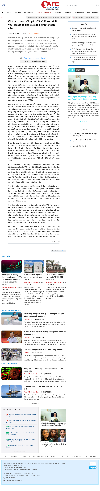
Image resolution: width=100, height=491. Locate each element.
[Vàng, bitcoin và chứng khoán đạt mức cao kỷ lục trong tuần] (11, 373)
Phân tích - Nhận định (44, 12)
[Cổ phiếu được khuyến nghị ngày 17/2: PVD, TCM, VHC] (11, 391)
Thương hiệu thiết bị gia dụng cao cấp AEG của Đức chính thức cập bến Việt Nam (84, 36)
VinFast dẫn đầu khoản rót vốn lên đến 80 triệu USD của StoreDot (20, 433)
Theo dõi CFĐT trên (32, 33)
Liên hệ (93, 464)
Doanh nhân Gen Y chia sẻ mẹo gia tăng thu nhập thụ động (53, 445)
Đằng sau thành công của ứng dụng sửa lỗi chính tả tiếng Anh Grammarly (21, 415)
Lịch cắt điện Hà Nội (79, 146)
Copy (63, 251)
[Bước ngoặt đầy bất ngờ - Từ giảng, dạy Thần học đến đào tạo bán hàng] (53, 416)
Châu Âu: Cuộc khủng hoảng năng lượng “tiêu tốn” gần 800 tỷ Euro (42, 17)
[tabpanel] (83, 97)
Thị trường (67, 12)
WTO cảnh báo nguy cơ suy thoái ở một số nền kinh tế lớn (33, 277)
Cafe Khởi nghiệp (93, 12)
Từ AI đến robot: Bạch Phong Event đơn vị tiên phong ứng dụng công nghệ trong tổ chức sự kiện (84, 51)
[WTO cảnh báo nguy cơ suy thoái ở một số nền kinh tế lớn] (34, 266)
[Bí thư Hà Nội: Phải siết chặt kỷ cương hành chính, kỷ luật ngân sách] (11, 337)
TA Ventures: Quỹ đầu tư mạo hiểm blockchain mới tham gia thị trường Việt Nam (20, 440)
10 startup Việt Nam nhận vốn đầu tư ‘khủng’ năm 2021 (20, 446)
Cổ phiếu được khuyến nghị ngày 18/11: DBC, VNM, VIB (55, 277)
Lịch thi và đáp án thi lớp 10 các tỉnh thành (84, 141)
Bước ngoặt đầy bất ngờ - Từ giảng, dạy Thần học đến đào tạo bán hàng (53, 424)
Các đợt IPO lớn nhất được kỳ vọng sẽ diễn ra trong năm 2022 (20, 427)
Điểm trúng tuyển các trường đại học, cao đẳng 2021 (85, 135)
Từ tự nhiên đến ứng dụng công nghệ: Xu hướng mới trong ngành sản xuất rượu (84, 60)
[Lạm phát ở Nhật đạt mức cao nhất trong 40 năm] (11, 355)
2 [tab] (82, 121)
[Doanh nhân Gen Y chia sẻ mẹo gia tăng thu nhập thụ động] (53, 437)
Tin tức (8, 12)
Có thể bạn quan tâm (11, 310)
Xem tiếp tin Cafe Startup (20, 451)
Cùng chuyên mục (9, 363)
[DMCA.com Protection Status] (92, 467)
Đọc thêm (5, 256)
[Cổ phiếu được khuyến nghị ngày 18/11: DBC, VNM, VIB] (56, 266)
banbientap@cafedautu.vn (14, 480)
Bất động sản (28, 12)
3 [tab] (84, 121)
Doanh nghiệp (79, 12)
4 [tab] (86, 121)
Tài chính (18, 12)
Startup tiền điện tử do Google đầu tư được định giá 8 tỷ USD (21, 421)
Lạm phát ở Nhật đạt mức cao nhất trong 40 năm (43, 350)
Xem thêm (34, 403)
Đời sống (58, 12)
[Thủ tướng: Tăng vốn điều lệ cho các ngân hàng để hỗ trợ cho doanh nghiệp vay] (11, 318)
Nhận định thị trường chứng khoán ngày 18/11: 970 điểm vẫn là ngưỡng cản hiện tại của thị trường (11, 279)
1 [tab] (80, 121)
